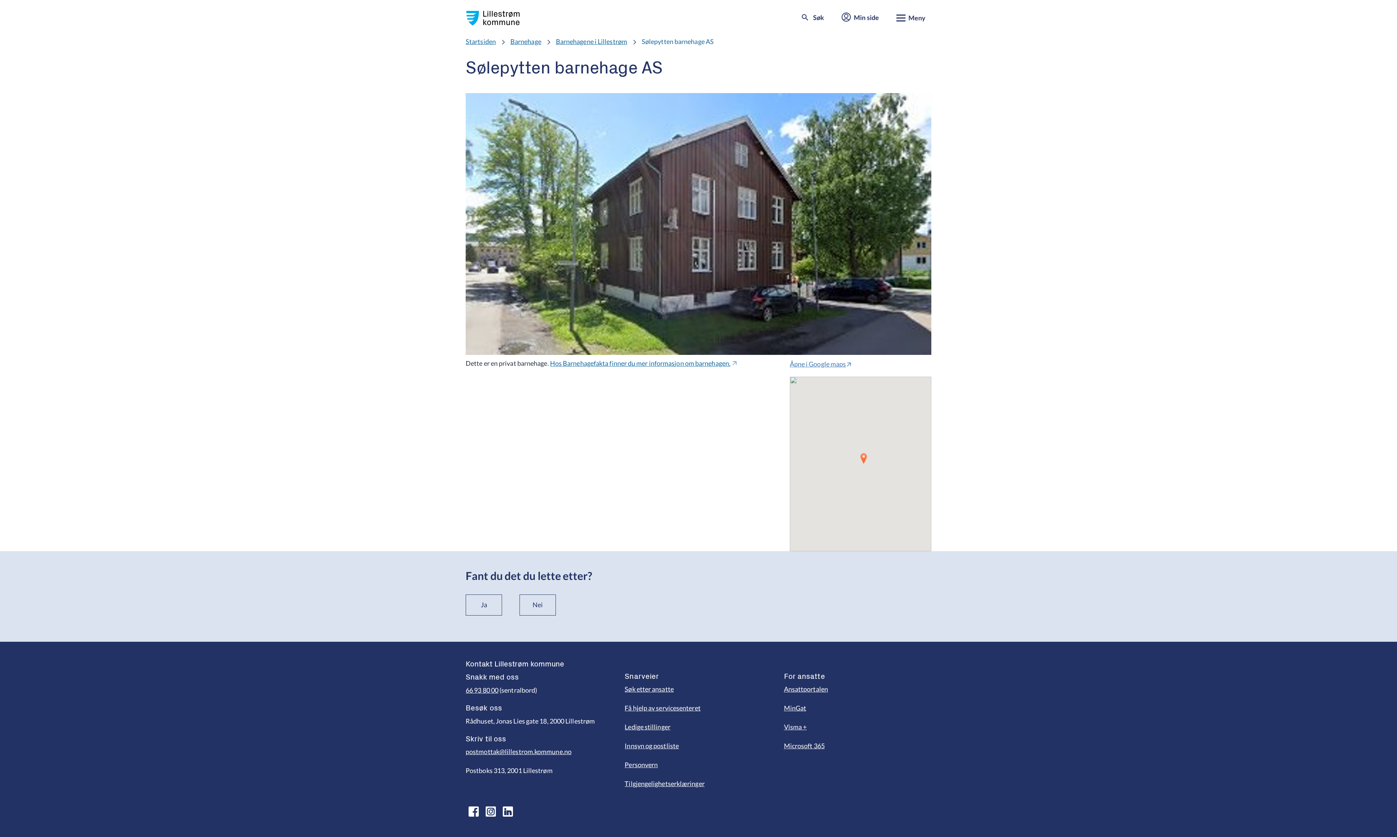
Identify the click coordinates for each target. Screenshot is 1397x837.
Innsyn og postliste (652, 746)
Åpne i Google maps (818, 364)
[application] (860, 464)
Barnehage (525, 41)
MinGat (795, 708)
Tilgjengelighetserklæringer (664, 784)
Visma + (795, 727)
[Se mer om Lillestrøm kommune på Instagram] (491, 812)
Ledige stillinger (647, 727)
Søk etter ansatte (649, 689)
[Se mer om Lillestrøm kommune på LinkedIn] (508, 812)
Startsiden (481, 41)
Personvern (641, 765)
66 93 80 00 (482, 690)
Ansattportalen (806, 689)
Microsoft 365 (804, 746)
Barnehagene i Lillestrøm (591, 41)
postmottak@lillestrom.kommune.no (519, 752)
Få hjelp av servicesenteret (662, 708)
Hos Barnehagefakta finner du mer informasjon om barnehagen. (640, 363)
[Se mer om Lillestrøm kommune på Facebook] (474, 812)
